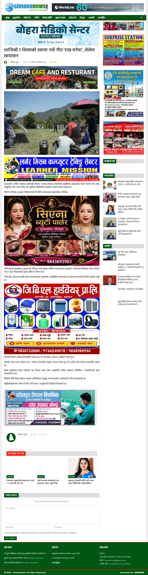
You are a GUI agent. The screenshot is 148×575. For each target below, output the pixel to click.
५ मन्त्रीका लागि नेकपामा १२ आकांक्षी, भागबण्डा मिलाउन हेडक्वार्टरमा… (129, 221)
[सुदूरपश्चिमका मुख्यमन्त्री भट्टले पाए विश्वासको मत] (109, 235)
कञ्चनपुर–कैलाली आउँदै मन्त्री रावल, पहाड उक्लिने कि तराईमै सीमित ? (130, 209)
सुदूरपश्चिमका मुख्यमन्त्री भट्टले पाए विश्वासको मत (129, 232)
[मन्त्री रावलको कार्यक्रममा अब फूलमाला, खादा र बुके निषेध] (51, 468)
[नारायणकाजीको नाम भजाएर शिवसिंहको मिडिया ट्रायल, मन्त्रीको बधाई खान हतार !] (109, 280)
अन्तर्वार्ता (91, 18)
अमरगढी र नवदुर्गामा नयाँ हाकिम (130, 289)
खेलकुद (82, 18)
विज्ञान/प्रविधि (47, 18)
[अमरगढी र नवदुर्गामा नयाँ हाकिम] (109, 293)
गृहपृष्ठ (7, 18)
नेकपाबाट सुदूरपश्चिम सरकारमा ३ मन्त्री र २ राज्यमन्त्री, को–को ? (130, 183)
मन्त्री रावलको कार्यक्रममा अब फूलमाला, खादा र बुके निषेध (129, 195)
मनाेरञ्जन (72, 18)
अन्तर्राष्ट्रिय (101, 18)
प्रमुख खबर (10, 477)
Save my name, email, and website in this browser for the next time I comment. (41, 533)
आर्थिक (36, 18)
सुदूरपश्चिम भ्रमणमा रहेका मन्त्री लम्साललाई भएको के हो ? (130, 303)
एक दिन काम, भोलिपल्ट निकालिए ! (127, 253)
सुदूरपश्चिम (16, 18)
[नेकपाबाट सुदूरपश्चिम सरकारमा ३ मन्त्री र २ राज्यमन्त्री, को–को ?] (20, 468)
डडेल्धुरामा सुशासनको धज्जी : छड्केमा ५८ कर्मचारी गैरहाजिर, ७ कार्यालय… (131, 267)
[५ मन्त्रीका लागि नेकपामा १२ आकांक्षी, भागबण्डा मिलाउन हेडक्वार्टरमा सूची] (109, 222)
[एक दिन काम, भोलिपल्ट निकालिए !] (109, 255)
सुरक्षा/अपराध (60, 18)
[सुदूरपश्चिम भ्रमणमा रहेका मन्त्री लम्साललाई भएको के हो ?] (109, 305)
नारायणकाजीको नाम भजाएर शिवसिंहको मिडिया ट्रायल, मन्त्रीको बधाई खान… (129, 279)
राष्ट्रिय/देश (27, 18)
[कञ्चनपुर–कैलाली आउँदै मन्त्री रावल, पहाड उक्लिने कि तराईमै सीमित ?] (82, 468)
